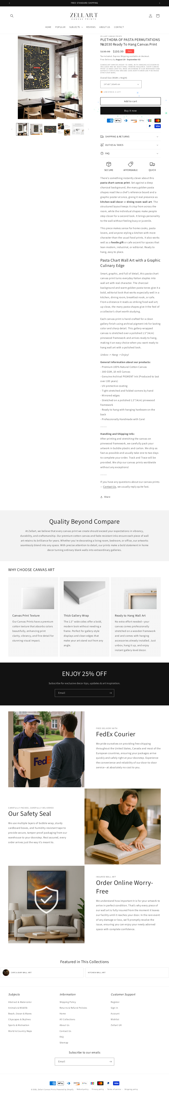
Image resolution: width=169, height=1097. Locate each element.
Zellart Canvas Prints (47, 1089)
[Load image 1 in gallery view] (22, 129)
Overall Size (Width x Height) (113, 77)
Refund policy (82, 1089)
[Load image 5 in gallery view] (78, 129)
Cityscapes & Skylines (19, 1019)
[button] (12, 15)
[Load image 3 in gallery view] (50, 129)
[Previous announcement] (9, 3)
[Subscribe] (110, 693)
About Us (64, 1025)
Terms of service (114, 1089)
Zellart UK (116, 1025)
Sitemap (64, 1042)
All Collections (67, 1019)
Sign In (114, 1007)
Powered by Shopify (65, 1089)
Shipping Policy (68, 1002)
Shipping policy (131, 1089)
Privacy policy (98, 1089)
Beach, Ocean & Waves (20, 1013)
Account (115, 1013)
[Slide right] (88, 129)
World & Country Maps (20, 1031)
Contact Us (109, 486)
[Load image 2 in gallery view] (36, 129)
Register (115, 1002)
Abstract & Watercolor (20, 1002)
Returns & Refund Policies (73, 1007)
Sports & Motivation (18, 1025)
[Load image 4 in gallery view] (64, 129)
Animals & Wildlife (18, 1007)
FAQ (62, 1036)
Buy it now (130, 110)
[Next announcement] (159, 3)
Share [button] (107, 496)
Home (63, 1013)
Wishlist (115, 1019)
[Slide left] (12, 129)
